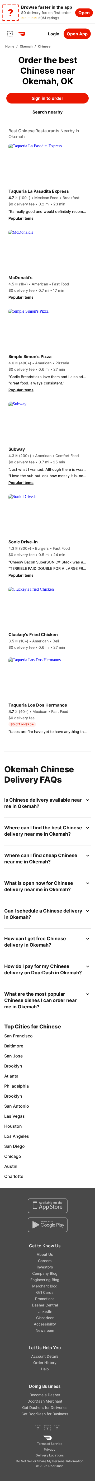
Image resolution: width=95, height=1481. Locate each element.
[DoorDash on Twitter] (47, 1428)
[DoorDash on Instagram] (57, 1428)
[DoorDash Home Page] (21, 34)
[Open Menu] (10, 34)
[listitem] (47, 1036)
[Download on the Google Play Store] (48, 1224)
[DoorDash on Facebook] (38, 1428)
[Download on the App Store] (48, 1205)
